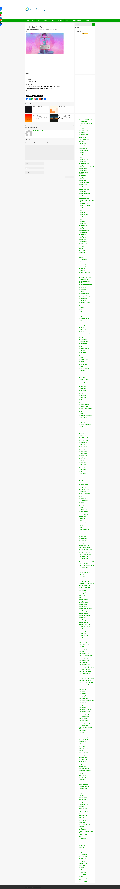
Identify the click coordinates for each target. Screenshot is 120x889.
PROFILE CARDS (82, 775)
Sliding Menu (81, 828)
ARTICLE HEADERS (83, 137)
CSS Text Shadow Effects (84, 491)
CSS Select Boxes (83, 455)
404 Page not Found (83, 121)
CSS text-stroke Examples (84, 493)
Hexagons (81, 534)
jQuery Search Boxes (83, 725)
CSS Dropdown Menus (84, 341)
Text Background (82, 838)
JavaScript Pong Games (84, 622)
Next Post (70, 125)
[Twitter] (1, 10)
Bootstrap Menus (82, 191)
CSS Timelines (82, 496)
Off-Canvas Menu (82, 761)
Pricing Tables (82, 773)
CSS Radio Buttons (83, 444)
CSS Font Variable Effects (84, 354)
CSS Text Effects (82, 486)
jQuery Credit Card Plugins (84, 666)
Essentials (81, 520)
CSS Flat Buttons (82, 346)
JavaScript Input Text (83, 611)
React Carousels (82, 779)
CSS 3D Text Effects (83, 265)
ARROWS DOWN (82, 136)
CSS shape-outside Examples (85, 457)
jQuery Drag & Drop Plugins (85, 669)
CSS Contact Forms (83, 325)
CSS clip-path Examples (84, 318)
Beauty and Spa (82, 145)
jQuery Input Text (82, 689)
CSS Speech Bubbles (83, 469)
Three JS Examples (83, 840)
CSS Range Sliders (83, 446)
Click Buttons (81, 254)
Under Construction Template (85, 851)
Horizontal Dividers (83, 540)
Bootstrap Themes (83, 232)
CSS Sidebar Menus (83, 458)
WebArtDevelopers (42, 29)
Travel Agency (82, 843)
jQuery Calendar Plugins (84, 649)
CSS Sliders (81, 460)
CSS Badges (81, 286)
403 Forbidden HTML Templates (86, 119)
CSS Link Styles (82, 395)
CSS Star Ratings (82, 473)
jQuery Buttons (82, 648)
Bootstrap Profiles (83, 209)
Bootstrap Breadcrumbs (84, 154)
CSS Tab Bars (82, 478)
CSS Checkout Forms (83, 316)
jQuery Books (81, 646)
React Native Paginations (84, 786)
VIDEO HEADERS (82, 865)
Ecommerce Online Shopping (85, 514)
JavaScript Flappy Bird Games (85, 608)
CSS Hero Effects (82, 375)
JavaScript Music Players (37, 25)
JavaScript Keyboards (83, 613)
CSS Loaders (81, 401)
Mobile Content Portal (83, 748)
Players (55, 31)
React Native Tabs (83, 788)
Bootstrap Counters (83, 168)
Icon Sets (81, 578)
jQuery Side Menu (82, 730)
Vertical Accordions (83, 854)
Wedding (81, 879)
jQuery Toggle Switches (84, 737)
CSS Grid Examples (83, 370)
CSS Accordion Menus (83, 266)
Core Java (81, 257)
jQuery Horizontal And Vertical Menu (86, 678)
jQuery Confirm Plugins (84, 660)
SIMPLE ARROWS (83, 820)
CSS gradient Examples (84, 368)
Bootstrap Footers (83, 177)
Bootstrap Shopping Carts (84, 219)
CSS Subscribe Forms (83, 477)
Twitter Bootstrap (82, 845)
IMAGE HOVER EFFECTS (84, 581)
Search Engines (82, 819)
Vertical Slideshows (83, 860)
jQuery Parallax (82, 713)
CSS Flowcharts (82, 352)
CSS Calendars (82, 309)
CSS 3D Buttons (82, 263)
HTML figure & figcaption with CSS (86, 565)
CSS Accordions (82, 268)
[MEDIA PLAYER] (54, 112)
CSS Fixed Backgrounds (84, 345)
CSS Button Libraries (83, 304)
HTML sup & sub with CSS (84, 572)
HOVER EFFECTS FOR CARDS (85, 549)
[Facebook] (1, 7)
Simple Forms (82, 822)
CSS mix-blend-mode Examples (86, 415)
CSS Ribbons (81, 448)
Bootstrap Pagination (83, 203)
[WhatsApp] (1, 12)
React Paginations (83, 792)
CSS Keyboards (82, 393)
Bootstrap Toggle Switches (85, 237)
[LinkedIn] (1, 17)
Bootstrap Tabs (82, 228)
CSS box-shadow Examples (85, 296)
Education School (82, 516)
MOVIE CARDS (82, 750)
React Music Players (83, 784)
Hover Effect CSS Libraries (84, 547)
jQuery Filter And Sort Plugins (85, 671)
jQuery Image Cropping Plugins (85, 684)
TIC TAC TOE (36, 115)
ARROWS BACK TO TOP (84, 134)
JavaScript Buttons (83, 604)
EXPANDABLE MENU (37, 106)
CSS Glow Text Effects (84, 364)
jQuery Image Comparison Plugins (86, 682)
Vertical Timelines (83, 861)
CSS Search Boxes (83, 453)
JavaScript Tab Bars (83, 631)
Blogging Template (83, 148)
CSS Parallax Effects (83, 437)
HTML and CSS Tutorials (84, 558)
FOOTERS (81, 525)
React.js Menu (82, 806)
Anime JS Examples (83, 128)
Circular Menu (82, 252)
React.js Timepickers (83, 810)
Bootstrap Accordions (83, 150)
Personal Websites (83, 766)
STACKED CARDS (82, 829)
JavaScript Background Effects (85, 601)
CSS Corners (81, 327)
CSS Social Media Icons (84, 466)
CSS (32, 20)
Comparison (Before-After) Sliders (86, 255)
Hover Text (81, 551)
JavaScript (46, 20)
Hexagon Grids (82, 533)
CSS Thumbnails (82, 495)
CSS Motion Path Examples (85, 421)
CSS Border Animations (84, 293)
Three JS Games (82, 842)
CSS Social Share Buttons (84, 467)
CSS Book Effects (83, 291)
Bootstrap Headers (83, 184)
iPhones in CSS (82, 595)
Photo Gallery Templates (84, 768)
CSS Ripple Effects (83, 449)
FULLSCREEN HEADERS (84, 529)
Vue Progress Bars (83, 874)
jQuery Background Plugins (84, 644)
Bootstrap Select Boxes (84, 218)
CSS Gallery (81, 361)
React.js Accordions (83, 801)
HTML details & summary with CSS (86, 561)
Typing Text (81, 847)
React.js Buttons (82, 802)
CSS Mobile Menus (83, 417)
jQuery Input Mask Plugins (84, 687)
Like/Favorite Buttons (83, 739)
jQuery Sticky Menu (83, 734)
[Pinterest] (1, 15)
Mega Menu (81, 743)
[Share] (1, 25)
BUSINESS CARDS (83, 243)
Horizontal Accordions (83, 536)
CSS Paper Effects (83, 435)
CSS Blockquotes (82, 289)
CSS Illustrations (82, 386)
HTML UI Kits (82, 574)
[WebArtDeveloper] (36, 11)
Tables (80, 836)
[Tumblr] (1, 22)
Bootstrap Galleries (83, 180)
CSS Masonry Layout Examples (85, 408)
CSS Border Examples (83, 295)
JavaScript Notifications (84, 620)
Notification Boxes (83, 759)
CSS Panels (81, 433)
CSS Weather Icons (83, 507)
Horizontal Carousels (83, 538)
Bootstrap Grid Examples (84, 182)
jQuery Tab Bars (82, 736)
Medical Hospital (82, 741)
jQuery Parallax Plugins (84, 716)
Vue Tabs (81, 876)
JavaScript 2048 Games (84, 599)
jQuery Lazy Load (82, 693)
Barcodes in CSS (82, 141)
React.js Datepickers (83, 804)
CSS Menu (81, 411)
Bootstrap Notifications (84, 198)
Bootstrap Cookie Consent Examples (87, 166)
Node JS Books (82, 755)
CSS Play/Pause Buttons (84, 440)
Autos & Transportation (84, 139)
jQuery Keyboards (82, 691)
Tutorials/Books (88, 20)
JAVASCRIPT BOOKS (83, 602)
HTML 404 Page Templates (85, 552)
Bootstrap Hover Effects (84, 186)
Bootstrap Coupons (83, 170)
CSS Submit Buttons (83, 475)
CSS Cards (81, 311)
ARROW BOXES (82, 132)
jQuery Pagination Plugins (84, 711)
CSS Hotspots (82, 381)
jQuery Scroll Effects (83, 722)
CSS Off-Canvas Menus (84, 428)
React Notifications (83, 790)
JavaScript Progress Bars (84, 624)
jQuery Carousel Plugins (84, 653)
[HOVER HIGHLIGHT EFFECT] (54, 121)
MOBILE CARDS (82, 746)
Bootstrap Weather (83, 241)
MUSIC (52, 31)
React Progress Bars (83, 793)
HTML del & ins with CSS (84, 560)
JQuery (38, 20)
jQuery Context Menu (83, 662)
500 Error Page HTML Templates (86, 123)
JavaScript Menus (83, 617)
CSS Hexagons (82, 377)
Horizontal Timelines (83, 543)
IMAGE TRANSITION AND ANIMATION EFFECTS (84, 589)
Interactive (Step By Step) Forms (86, 592)
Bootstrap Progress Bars (84, 210)
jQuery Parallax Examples (84, 714)
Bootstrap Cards (82, 157)
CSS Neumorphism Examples (85, 424)
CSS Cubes (81, 331)
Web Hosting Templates (84, 878)
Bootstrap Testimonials (84, 230)
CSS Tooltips (81, 502)
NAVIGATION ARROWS (84, 754)
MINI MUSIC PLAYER (47, 31)
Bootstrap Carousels (83, 159)
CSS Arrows (81, 275)
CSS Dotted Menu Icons (84, 337)
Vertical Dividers (82, 858)
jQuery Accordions (83, 642)
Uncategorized (82, 849)
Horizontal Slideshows (84, 542)
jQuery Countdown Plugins (84, 664)
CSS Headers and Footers (84, 374)
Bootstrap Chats (82, 161)
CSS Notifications (82, 426)
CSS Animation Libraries (84, 274)
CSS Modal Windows (83, 419)
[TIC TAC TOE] (28, 121)
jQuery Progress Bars (83, 718)
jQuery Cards (81, 651)
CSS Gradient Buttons (83, 366)
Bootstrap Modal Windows (84, 193)
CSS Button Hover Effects (84, 302)
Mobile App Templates (84, 745)
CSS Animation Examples (84, 272)
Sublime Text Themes (83, 834)
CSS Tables (81, 480)
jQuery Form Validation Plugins (85, 673)
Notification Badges (83, 757)
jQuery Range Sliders (83, 720)
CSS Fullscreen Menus (84, 359)
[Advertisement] (72, 9)
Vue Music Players (83, 870)
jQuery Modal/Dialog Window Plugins (87, 700)
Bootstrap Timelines (83, 234)
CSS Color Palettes (83, 324)
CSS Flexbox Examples (84, 348)
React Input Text (82, 781)
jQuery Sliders (82, 732)
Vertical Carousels (83, 856)
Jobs (80, 640)
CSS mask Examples (83, 406)
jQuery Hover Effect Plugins (85, 680)
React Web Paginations (84, 797)
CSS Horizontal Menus (84, 379)
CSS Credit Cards (82, 329)
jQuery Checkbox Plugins (84, 657)
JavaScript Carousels (83, 606)
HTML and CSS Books (83, 556)
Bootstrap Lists (82, 187)
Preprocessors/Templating (85, 770)
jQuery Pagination (82, 707)
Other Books (81, 763)
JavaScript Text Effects (84, 637)
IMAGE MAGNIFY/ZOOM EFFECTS (86, 583)
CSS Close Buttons (83, 322)
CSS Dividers (81, 336)
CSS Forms (81, 355)
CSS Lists (81, 399)
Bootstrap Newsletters (84, 196)
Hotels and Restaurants (84, 545)
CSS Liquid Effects (83, 397)
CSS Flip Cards (82, 350)
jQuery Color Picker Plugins (85, 658)
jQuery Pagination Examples (85, 709)
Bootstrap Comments (83, 165)
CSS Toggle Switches (83, 500)
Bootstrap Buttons (83, 156)
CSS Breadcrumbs (83, 298)
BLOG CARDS (82, 147)
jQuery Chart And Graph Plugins (85, 655)
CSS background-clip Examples (85, 284)
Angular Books (82, 127)
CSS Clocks (81, 320)
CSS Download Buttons (84, 339)
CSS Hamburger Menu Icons (85, 372)
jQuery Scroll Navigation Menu (85, 723)
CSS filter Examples (83, 343)
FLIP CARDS (81, 524)
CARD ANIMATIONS (83, 245)
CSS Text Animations (83, 484)
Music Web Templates (83, 752)
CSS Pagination (82, 431)
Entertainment (82, 518)
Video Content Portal (83, 863)
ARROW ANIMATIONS (83, 130)
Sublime (67, 20)
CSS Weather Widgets (83, 509)
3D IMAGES (81, 118)
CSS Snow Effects (83, 464)
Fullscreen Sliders (83, 531)
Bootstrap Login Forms (84, 189)
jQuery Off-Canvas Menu (84, 705)
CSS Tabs (81, 482)
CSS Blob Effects (82, 287)
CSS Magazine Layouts (84, 404)
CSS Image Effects (83, 388)
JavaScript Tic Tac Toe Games (85, 639)
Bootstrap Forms (82, 178)
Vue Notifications (82, 872)
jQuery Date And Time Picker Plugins (87, 667)
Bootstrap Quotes (82, 212)
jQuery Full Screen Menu (84, 675)
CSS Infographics (82, 390)
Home (27, 20)
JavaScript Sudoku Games (84, 630)
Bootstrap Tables (82, 227)
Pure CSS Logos (82, 777)
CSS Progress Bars (83, 442)
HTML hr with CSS (83, 569)
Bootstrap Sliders (82, 223)
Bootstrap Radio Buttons (84, 214)
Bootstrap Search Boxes (84, 216)
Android (80, 125)
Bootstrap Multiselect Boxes (85, 195)
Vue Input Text (82, 869)
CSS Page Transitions (83, 430)
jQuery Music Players (83, 702)
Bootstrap (60, 20)
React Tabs (81, 795)
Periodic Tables (82, 764)
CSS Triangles (82, 505)
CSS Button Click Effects (84, 300)
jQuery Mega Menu (83, 696)
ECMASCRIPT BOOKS (83, 511)
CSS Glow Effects (82, 363)
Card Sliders (81, 248)
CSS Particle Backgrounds (84, 439)
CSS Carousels (82, 313)
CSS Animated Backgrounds (85, 270)
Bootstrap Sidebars (83, 221)
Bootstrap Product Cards (84, 207)
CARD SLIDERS (82, 250)
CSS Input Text (82, 392)
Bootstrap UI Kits (82, 239)
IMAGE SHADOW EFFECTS (84, 587)
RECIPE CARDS (82, 813)
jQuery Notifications (83, 704)
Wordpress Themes (83, 881)
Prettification (81, 772)
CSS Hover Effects (83, 384)
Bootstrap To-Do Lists (83, 236)
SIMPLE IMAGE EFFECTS (84, 824)
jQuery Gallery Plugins (83, 676)
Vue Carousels (82, 867)
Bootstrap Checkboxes (84, 163)
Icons (80, 580)
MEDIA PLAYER (61, 106)
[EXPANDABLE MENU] (28, 112)
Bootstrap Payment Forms (84, 205)
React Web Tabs (82, 799)
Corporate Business (83, 259)
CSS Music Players (83, 422)
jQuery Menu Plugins (83, 698)
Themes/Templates (77, 20)
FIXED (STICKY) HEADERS (84, 522)
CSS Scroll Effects (83, 451)
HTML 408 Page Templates (85, 554)
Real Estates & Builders (84, 811)
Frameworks (81, 527)
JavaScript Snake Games (84, 628)
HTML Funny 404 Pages (84, 567)
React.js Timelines (83, 808)
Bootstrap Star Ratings (84, 225)
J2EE (80, 597)
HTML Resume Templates (84, 571)
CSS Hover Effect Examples (85, 383)
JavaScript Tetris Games (84, 635)
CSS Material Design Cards (85, 410)
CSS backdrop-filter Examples (85, 277)
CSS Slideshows (82, 462)
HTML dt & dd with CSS (84, 563)
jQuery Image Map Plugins (84, 686)
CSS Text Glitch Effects (84, 489)
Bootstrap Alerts (82, 152)
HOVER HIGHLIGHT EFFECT (64, 115)
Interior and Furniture (83, 593)
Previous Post (30, 125)
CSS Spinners (82, 471)
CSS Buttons (81, 305)
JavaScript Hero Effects (84, 610)
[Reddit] (1, 20)
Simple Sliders (82, 826)
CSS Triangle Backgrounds (84, 504)
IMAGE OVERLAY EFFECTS (84, 585)
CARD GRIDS (81, 246)
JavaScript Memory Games (84, 615)
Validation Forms (82, 852)
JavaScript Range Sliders (84, 626)
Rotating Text (81, 817)
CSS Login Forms (82, 402)
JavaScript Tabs (82, 633)
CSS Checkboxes (82, 315)
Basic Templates (82, 143)
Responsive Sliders (83, 815)
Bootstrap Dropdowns (83, 175)
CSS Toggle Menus (83, 498)
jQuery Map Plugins (83, 695)
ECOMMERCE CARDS (83, 513)
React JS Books (82, 782)
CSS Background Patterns (84, 279)
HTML (53, 20)
